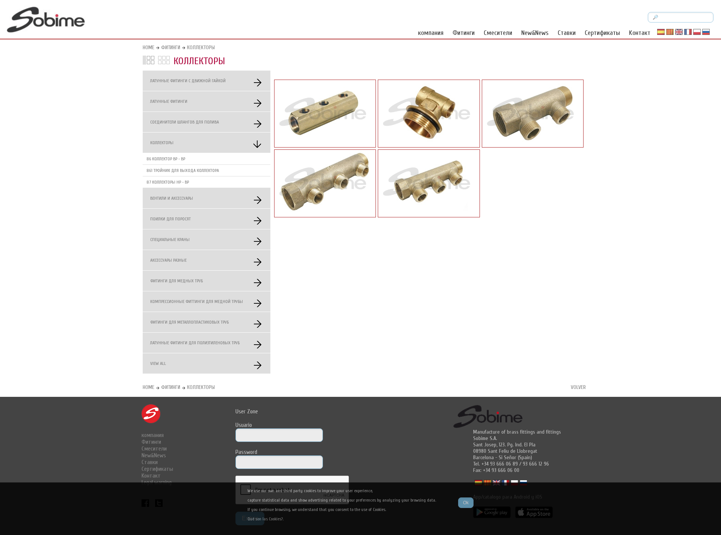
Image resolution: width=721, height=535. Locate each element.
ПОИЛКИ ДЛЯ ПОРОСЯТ (170, 219)
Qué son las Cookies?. (265, 518)
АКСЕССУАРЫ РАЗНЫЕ (168, 260)
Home (148, 47)
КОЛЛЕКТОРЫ (201, 47)
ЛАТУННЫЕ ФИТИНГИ (168, 101)
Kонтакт (639, 33)
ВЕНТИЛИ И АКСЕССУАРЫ (171, 198)
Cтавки (567, 33)
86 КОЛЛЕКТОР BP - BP (165, 158)
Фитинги (464, 33)
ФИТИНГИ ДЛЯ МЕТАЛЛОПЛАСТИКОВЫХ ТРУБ (189, 322)
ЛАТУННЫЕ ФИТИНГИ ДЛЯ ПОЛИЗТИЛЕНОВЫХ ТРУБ (195, 342)
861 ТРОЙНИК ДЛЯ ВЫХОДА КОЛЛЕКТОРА (182, 170)
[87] (532, 145)
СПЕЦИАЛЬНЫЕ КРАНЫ (170, 239)
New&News (535, 33)
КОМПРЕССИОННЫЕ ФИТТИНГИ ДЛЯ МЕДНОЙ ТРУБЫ (196, 301)
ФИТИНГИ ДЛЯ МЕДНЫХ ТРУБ (176, 280)
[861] (428, 145)
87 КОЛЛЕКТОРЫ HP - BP (167, 182)
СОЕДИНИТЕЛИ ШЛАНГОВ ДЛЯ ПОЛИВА (184, 122)
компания (430, 33)
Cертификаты (602, 33)
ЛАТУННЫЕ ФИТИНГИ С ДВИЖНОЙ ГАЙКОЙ (188, 80)
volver (578, 387)
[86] (325, 145)
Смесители (498, 33)
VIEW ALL (158, 363)
